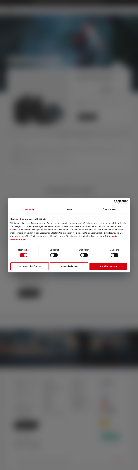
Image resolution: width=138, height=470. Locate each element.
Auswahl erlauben (69, 266)
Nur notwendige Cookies (29, 266)
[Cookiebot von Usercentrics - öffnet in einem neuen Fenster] (116, 202)
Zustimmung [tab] (29, 209)
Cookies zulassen (108, 266)
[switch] (54, 255)
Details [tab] (69, 209)
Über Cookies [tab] (109, 209)
